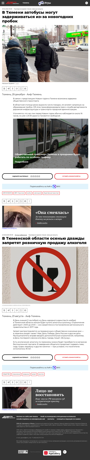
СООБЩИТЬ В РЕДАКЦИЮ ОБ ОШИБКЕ (69, 419)
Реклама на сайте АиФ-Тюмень (27, 416)
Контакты (51, 419)
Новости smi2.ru (9, 228)
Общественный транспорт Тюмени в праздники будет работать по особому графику (47, 156)
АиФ (17, 83)
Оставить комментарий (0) (71, 176)
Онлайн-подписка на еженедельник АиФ (30, 419)
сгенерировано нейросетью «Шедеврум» (16, 305)
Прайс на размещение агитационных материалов (58, 416)
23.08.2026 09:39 (7, 235)
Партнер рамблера (35, 451)
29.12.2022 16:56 (7, 9)
